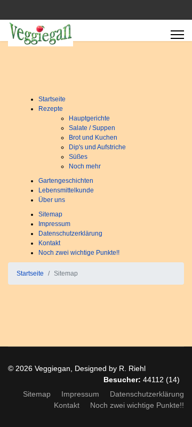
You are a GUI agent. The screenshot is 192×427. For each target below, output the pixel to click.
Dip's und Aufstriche (97, 147)
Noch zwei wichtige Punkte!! (78, 252)
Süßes (78, 156)
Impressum (54, 224)
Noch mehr (85, 166)
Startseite (52, 99)
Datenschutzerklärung (70, 233)
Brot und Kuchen (93, 137)
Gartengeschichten (65, 180)
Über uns (51, 200)
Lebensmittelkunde (66, 190)
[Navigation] (177, 34)
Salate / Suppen (92, 128)
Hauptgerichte (89, 118)
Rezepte (50, 108)
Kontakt (49, 243)
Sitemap (50, 214)
